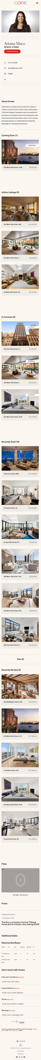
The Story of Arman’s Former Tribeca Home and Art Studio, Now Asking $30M (20, 923)
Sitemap (20, 1054)
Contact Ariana (12, 51)
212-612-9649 (12, 63)
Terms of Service (13, 1030)
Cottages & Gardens (8, 914)
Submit (22, 1022)
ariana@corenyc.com (15, 68)
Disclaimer (20, 1051)
